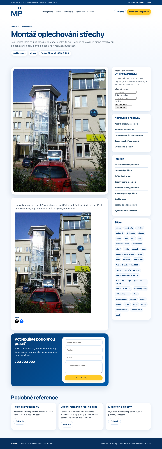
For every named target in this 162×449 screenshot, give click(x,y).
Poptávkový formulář (124, 71)
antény (118, 228)
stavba (118, 304)
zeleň (118, 315)
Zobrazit (20, 421)
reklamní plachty (140, 288)
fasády (118, 238)
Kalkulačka (68, 12)
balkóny (140, 228)
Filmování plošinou (123, 170)
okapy (140, 254)
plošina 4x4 (138, 260)
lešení (118, 249)
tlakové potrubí (121, 310)
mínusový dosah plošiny (125, 254)
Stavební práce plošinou (126, 193)
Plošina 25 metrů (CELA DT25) (127, 275)
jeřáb (140, 238)
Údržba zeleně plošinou (126, 205)
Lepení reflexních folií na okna (129, 135)
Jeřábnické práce (123, 176)
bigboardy (120, 233)
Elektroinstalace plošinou (127, 164)
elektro (141, 233)
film (126, 238)
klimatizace (137, 244)
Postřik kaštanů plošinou (126, 124)
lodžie (126, 249)
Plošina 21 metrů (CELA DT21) (127, 265)
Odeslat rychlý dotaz (83, 378)
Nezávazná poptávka (139, 12)
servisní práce (121, 299)
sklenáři (133, 299)
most (144, 249)
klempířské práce (122, 244)
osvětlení (126, 260)
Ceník (58, 12)
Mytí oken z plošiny (124, 147)
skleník (143, 299)
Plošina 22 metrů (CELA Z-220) (128, 270)
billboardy (131, 233)
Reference (80, 12)
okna (118, 260)
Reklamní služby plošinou (127, 187)
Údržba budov (26, 27)
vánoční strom (136, 310)
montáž (135, 249)
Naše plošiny (47, 12)
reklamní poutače (122, 294)
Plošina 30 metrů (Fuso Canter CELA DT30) (130, 282)
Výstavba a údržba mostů (126, 210)
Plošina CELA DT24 (123, 288)
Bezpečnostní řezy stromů (127, 141)
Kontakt (90, 12)
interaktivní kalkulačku (129, 84)
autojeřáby (129, 228)
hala (132, 238)
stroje (135, 304)
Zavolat (120, 12)
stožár (127, 304)
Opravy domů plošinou (125, 182)
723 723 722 (25, 362)
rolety (135, 294)
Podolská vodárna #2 (124, 129)
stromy (143, 304)
